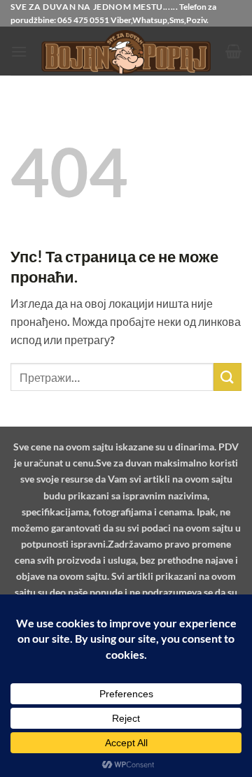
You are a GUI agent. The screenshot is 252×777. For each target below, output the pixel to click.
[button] (18, 51)
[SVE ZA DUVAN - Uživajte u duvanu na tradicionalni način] (126, 51)
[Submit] (227, 376)
